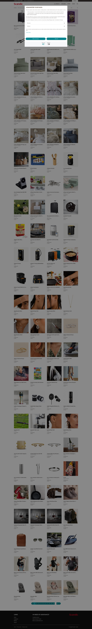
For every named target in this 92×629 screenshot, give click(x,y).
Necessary (43, 42)
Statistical (48, 42)
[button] (46, 23)
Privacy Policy (28, 32)
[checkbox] (48, 44)
